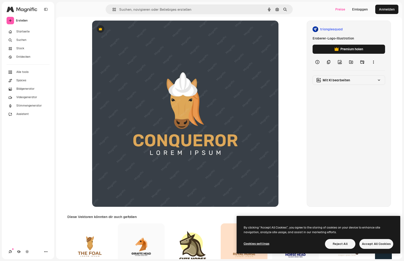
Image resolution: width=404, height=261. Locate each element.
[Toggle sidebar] (46, 9)
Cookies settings (256, 244)
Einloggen (360, 9)
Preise (340, 9)
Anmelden (387, 9)
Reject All (340, 244)
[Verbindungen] (10, 251)
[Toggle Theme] (27, 251)
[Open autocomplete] (112, 9)
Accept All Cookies (376, 244)
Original (122, 29)
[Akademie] (18, 251)
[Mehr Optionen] (373, 62)
